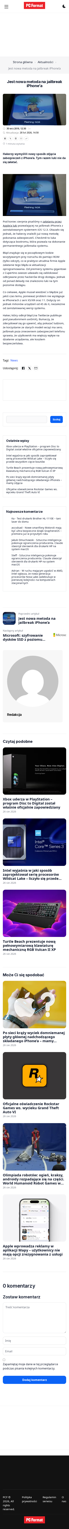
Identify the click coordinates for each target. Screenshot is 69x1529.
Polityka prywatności (29, 1499)
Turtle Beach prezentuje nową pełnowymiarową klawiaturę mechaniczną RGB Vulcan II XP (34, 469)
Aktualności (45, 62)
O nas (64, 1499)
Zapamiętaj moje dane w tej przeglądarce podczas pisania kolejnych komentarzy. (30, 1366)
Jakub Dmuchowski (23, 540)
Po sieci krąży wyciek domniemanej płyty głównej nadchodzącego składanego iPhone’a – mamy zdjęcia (34, 480)
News (14, 360)
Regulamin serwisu (49, 1499)
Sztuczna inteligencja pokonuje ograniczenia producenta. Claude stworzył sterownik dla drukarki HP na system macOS (37, 544)
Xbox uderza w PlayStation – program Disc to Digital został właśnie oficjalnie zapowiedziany (33, 448)
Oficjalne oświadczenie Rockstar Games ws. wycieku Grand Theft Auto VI (32, 491)
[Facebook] (5, 138)
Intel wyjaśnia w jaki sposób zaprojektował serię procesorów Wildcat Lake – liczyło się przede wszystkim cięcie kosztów (31, 458)
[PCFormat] (34, 1519)
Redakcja (14, 714)
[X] (10, 138)
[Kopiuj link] (26, 138)
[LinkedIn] (15, 138)
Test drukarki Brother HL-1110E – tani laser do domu (36, 520)
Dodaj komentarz (34, 1380)
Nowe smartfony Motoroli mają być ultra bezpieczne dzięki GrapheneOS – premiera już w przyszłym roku (37, 530)
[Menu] (6, 6)
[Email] (21, 138)
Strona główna (23, 62)
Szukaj (56, 419)
